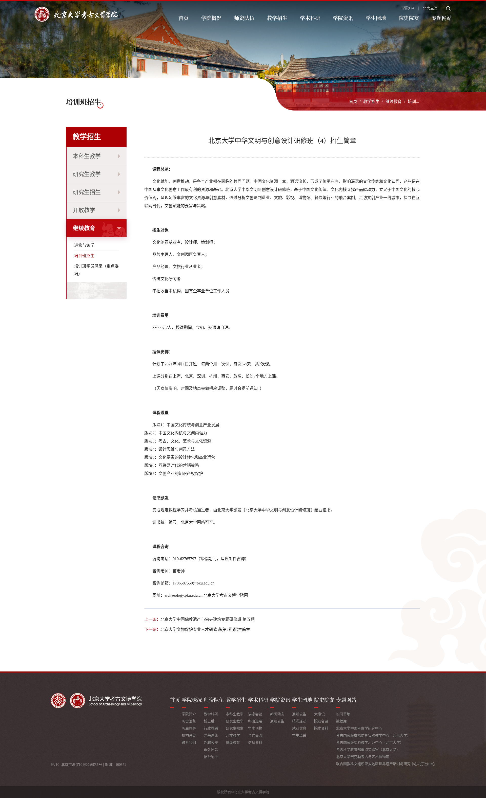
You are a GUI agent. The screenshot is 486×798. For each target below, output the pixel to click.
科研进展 (255, 721)
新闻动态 (277, 714)
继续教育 (394, 101)
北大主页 (430, 8)
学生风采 (299, 735)
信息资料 (255, 742)
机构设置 (189, 735)
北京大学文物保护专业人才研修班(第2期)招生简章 (205, 629)
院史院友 (409, 18)
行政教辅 (211, 728)
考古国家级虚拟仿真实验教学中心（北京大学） (373, 735)
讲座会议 (255, 714)
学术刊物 (255, 728)
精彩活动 (299, 721)
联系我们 (189, 742)
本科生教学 (87, 156)
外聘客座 (211, 742)
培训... (413, 101)
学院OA (408, 8)
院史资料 (321, 728)
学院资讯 (343, 18)
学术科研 (310, 18)
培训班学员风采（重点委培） (96, 270)
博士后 (209, 721)
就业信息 (299, 728)
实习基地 (343, 714)
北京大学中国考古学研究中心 (359, 728)
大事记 (319, 714)
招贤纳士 (211, 757)
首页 (183, 18)
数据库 (341, 721)
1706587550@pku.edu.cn (193, 583)
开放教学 (84, 210)
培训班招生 (84, 256)
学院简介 (189, 714)
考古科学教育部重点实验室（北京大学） (368, 750)
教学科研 (211, 714)
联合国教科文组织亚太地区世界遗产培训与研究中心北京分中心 (385, 764)
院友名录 (321, 721)
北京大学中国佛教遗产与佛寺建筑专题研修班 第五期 (207, 619)
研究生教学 (87, 174)
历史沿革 (189, 721)
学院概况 (211, 18)
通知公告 (277, 721)
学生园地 (376, 18)
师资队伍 (244, 18)
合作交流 (255, 735)
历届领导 (189, 728)
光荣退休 (211, 735)
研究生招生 (87, 192)
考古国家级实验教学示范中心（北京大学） (369, 742)
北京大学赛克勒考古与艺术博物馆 (362, 757)
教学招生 (277, 18)
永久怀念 (211, 750)
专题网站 (442, 18)
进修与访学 (84, 245)
